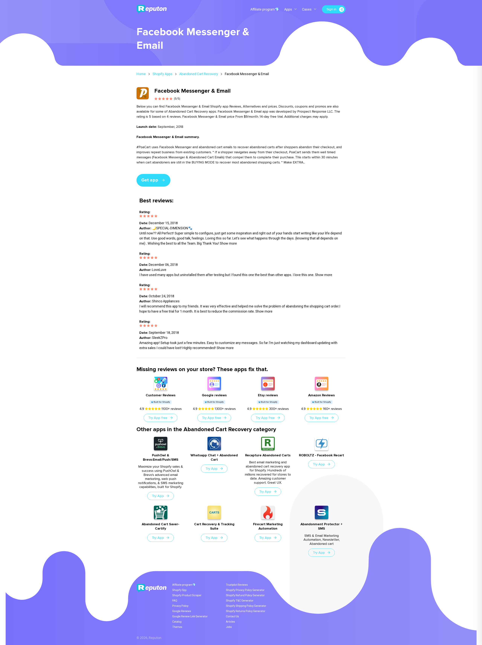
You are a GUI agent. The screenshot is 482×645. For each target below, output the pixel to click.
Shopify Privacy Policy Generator (245, 590)
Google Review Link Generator (190, 616)
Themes (177, 626)
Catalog (177, 621)
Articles (230, 621)
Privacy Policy (180, 605)
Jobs (229, 626)
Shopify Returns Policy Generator (245, 611)
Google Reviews (181, 611)
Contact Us (232, 616)
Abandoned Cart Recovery (198, 74)
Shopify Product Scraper (186, 595)
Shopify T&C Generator (239, 600)
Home (141, 74)
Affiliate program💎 (264, 9)
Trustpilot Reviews (237, 584)
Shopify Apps (162, 74)
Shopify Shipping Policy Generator (246, 605)
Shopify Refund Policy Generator (245, 595)
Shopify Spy (179, 590)
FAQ (174, 600)
